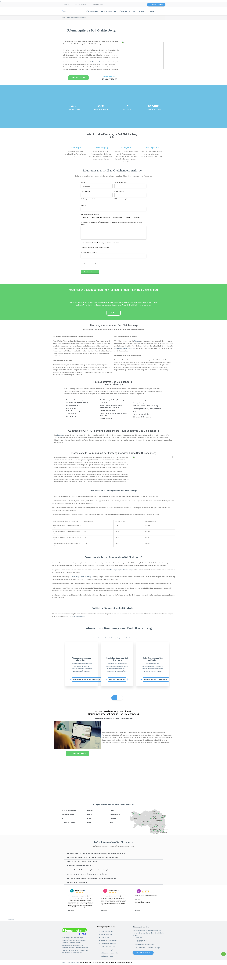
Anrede (83, 182)
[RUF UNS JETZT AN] (96, 78)
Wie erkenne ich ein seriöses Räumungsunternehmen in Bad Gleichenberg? (92, 880)
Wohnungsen (74, 616)
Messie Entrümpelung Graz (109, 943)
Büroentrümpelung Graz (108, 952)
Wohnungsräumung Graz (108, 949)
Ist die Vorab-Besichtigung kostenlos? (80, 868)
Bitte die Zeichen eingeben (90, 252)
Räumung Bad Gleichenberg (125, 348)
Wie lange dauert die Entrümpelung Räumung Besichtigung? (87, 872)
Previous (114, 700)
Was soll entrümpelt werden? (90, 214)
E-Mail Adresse (119, 191)
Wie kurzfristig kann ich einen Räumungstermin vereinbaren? (87, 876)
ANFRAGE (150, 11)
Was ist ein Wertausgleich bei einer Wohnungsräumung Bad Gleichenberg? (92, 860)
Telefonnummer (86, 191)
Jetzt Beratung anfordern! (143, 955)
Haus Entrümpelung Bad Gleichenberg (156, 679)
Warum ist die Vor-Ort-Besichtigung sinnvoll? (82, 864)
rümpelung (81, 616)
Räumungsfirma (92, 11)
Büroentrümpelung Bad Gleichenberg (84, 679)
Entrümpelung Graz (108, 11)
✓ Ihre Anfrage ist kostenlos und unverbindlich (95, 247)
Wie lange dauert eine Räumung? (78, 885)
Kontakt (141, 11)
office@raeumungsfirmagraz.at (144, 947)
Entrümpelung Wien (107, 958)
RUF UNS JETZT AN (109, 76)
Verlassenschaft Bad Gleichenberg (119, 684)
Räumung (137, 341)
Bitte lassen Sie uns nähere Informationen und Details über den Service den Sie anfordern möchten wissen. (111, 223)
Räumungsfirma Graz (127, 11)
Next (120, 700)
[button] (113, 856)
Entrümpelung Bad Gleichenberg (80, 577)
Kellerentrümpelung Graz (108, 946)
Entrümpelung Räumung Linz (109, 955)
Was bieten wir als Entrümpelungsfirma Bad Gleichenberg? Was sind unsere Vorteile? (96, 855)
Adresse (84, 205)
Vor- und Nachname (121, 182)
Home (63, 17)
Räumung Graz (105, 940)
